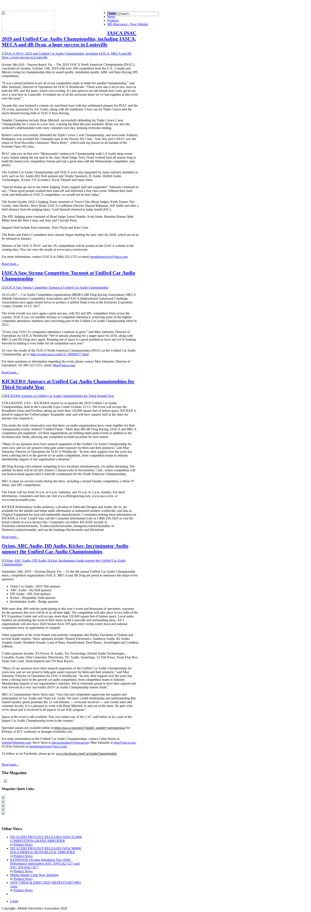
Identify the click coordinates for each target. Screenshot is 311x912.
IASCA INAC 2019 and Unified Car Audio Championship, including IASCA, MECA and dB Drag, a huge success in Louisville (69, 38)
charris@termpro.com (16, 742)
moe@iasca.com (125, 742)
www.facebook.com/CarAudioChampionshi (85, 753)
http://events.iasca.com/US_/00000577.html (59, 354)
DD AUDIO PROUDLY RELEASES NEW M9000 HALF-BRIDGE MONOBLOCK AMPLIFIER (45, 850)
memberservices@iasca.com (109, 256)
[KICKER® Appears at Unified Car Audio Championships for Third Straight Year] (58, 396)
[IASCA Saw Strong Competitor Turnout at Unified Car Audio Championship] (55, 287)
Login (14, 901)
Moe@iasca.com (64, 365)
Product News (23, 844)
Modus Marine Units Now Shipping (34, 875)
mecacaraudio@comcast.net (70, 742)
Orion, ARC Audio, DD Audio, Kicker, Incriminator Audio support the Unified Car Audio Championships (65, 548)
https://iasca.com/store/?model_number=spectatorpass (89, 728)
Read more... (10, 264)
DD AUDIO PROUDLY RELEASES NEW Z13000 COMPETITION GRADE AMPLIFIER (46, 839)
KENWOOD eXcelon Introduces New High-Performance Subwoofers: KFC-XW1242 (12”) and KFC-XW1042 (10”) (45, 863)
